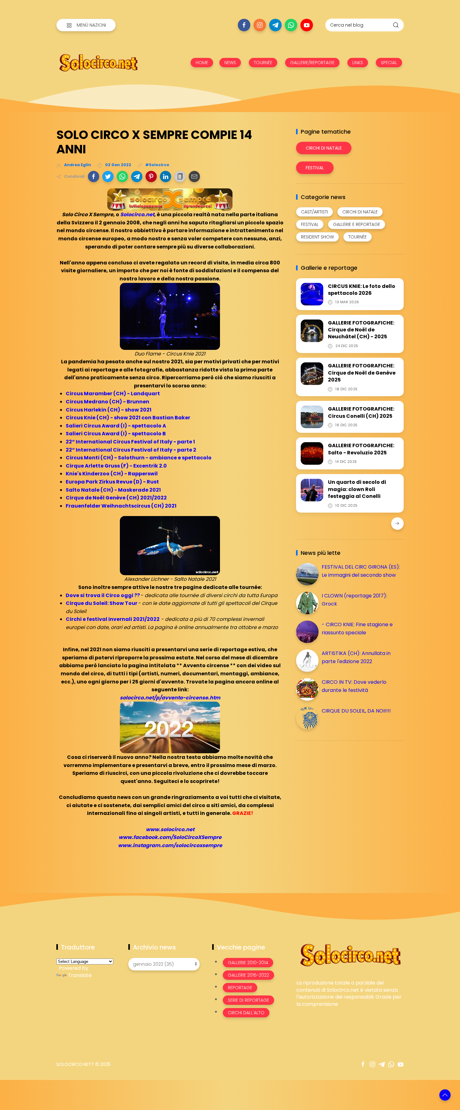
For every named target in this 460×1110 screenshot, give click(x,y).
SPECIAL (389, 62)
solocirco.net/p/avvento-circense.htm (170, 697)
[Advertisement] (343, 789)
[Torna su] (445, 1095)
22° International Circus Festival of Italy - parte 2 (131, 449)
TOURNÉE (263, 62)
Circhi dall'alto (246, 1013)
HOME (202, 62)
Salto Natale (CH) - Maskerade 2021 (113, 490)
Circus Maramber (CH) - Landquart (113, 393)
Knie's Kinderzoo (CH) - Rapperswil (112, 473)
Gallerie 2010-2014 (248, 962)
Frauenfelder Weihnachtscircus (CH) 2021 (121, 505)
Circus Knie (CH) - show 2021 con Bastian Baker (128, 417)
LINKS (357, 62)
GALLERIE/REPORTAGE (312, 62)
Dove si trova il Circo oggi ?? (103, 595)
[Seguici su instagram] (259, 25)
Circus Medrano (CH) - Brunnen (107, 401)
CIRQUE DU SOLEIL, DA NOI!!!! (356, 710)
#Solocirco (157, 164)
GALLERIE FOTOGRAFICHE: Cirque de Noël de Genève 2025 (362, 372)
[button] (93, 176)
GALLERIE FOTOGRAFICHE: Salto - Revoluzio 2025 (361, 449)
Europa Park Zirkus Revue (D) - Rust (112, 481)
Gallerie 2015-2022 (248, 975)
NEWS (230, 62)
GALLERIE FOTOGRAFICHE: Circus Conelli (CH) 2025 (361, 412)
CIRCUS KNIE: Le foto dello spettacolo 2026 (361, 290)
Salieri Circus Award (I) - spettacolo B (116, 433)
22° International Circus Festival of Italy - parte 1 (130, 441)
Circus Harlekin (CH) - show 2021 (108, 409)
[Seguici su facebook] (244, 25)
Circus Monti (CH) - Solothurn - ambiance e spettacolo (139, 457)
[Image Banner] (350, 954)
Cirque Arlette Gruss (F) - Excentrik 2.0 (116, 465)
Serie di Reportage (248, 1000)
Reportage (240, 988)
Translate (80, 975)
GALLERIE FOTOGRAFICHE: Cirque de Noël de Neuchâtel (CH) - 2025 (361, 329)
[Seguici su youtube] (306, 25)
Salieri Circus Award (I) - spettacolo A (116, 425)
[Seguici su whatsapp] (291, 25)
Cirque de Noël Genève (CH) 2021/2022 (116, 497)
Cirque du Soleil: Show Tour (101, 603)
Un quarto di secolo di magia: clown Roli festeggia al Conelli (357, 489)
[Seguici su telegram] (275, 25)
